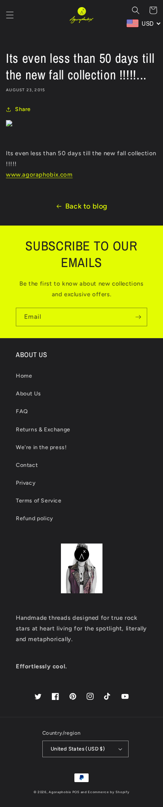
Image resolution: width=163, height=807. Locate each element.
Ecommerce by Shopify (108, 792)
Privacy (26, 483)
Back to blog (86, 206)
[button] (10, 15)
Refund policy (34, 518)
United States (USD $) (78, 749)
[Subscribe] (138, 317)
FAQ (22, 411)
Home (24, 375)
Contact (27, 465)
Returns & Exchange (43, 429)
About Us (28, 393)
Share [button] (23, 109)
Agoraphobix (60, 792)
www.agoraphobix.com (39, 174)
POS (76, 792)
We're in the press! (41, 447)
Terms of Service (39, 500)
